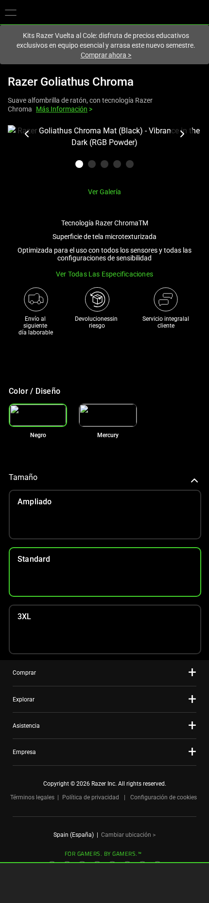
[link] (108, 415)
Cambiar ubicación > (128, 834)
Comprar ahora (106, 55)
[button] (11, 12)
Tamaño (23, 477)
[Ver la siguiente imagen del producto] (181, 134)
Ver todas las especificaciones (104, 274)
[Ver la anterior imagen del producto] (27, 134)
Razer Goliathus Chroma (71, 82)
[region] (104, 152)
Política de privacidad (90, 797)
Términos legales (32, 797)
